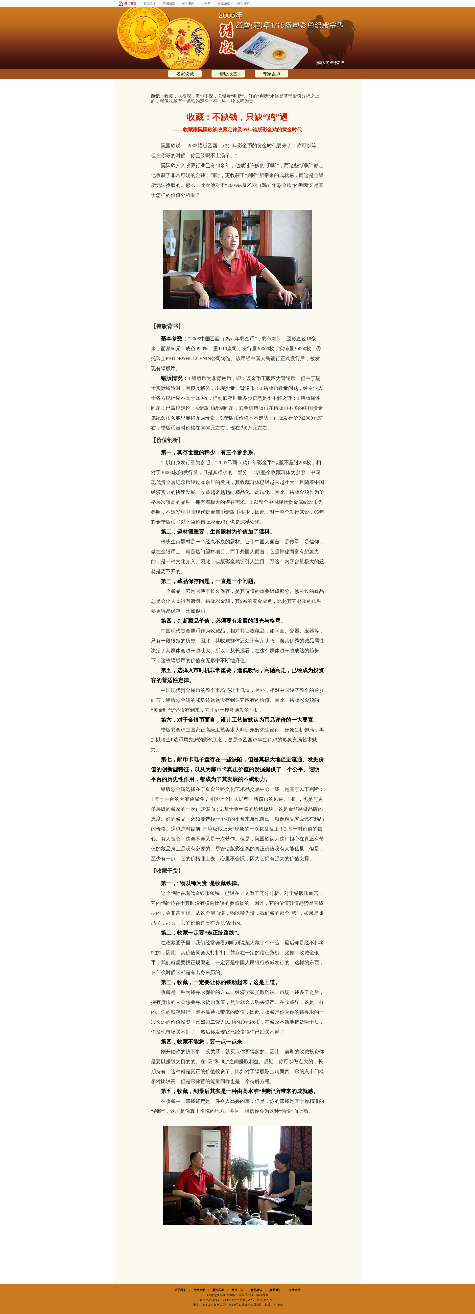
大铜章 (206, 3)
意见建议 (256, 1290)
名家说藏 (185, 73)
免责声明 (199, 1290)
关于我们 (180, 1290)
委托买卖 (218, 1290)
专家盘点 (272, 73)
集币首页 (130, 3)
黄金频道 (224, 3)
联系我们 (276, 1290)
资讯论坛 (150, 3)
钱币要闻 (188, 3)
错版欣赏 (228, 73)
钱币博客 (243, 3)
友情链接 (295, 1290)
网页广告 (237, 1290)
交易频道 (169, 3)
